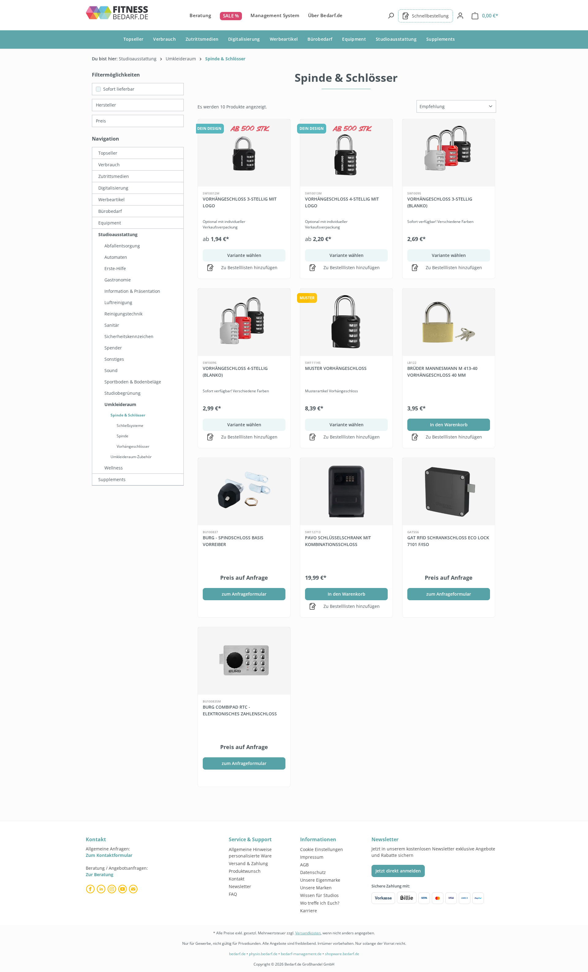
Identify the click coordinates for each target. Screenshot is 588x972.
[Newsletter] (134, 889)
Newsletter (240, 886)
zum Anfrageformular (244, 594)
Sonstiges (114, 359)
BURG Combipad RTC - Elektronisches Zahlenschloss (240, 710)
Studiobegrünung (122, 393)
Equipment (109, 223)
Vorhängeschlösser (133, 446)
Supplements (112, 479)
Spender (113, 348)
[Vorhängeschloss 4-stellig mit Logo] (346, 152)
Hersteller (106, 105)
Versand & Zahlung (248, 863)
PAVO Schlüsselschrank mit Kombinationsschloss (338, 541)
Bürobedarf (110, 211)
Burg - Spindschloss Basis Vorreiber (233, 541)
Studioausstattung (118, 234)
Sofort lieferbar (118, 89)
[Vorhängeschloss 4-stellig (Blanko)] (244, 322)
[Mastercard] (437, 898)
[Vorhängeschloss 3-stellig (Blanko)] (448, 152)
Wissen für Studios (319, 895)
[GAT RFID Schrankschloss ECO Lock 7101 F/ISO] (448, 491)
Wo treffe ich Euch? (319, 903)
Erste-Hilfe (115, 268)
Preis (101, 121)
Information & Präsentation (132, 291)
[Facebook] (91, 889)
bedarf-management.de (301, 953)
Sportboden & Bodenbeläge (132, 382)
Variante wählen (244, 255)
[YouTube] (123, 889)
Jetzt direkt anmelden (398, 871)
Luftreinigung (118, 302)
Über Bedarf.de (325, 15)
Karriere (308, 911)
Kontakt (236, 879)
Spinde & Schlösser (128, 415)
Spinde (122, 436)
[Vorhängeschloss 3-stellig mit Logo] (244, 152)
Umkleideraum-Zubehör (131, 456)
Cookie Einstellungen (321, 849)
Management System (275, 15)
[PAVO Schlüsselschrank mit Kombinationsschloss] (346, 491)
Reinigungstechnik (123, 314)
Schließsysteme (130, 425)
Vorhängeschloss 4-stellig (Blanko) (235, 371)
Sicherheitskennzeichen (128, 336)
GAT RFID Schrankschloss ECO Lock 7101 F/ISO (448, 541)
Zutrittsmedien (113, 176)
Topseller (107, 153)
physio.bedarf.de (263, 953)
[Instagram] (112, 889)
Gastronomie (117, 280)
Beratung (200, 15)
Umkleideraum (120, 404)
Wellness (113, 468)
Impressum (311, 857)
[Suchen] (390, 15)
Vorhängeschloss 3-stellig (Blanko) (439, 202)
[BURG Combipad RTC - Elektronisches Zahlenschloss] (244, 661)
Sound (111, 370)
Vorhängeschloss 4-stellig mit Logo (342, 202)
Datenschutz (313, 872)
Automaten (115, 257)
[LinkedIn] (101, 889)
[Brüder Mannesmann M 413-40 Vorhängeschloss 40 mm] (448, 322)
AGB (304, 865)
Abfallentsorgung (122, 246)
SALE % (231, 16)
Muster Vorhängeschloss (336, 368)
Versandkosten (308, 933)
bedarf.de (237, 953)
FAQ (233, 894)
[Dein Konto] (460, 15)
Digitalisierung (113, 188)
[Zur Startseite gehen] (117, 15)
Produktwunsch (245, 871)
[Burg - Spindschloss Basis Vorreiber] (244, 491)
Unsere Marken (316, 888)
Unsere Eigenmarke (320, 880)
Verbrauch (109, 165)
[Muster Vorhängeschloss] (346, 322)
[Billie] (407, 898)
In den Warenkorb (449, 425)
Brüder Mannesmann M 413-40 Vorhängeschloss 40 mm (442, 371)
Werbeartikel (111, 199)
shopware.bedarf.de (342, 953)
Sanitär (111, 325)
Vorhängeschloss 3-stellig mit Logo (240, 202)
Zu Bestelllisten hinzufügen (248, 267)
